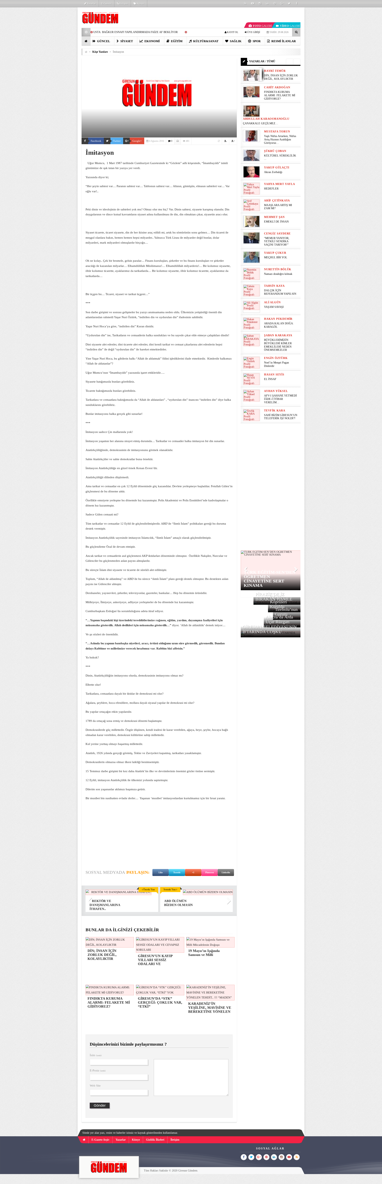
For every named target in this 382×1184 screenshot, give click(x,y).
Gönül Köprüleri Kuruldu (278, 602)
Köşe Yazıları (100, 51)
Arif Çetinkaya (277, 200)
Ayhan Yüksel (276, 391)
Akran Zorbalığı (273, 172)
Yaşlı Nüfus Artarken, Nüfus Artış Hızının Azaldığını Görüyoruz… (280, 139)
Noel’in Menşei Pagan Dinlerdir (276, 364)
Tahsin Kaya (274, 285)
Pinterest (209, 872)
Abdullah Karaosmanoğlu (266, 118)
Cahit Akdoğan (277, 87)
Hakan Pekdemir (278, 318)
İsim (96, 1055)
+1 (193, 872)
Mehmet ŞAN (274, 217)
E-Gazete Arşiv (100, 1139)
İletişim (123, 3)
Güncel (103, 41)
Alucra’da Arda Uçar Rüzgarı (279, 619)
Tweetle (176, 872)
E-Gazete (106, 3)
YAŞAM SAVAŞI (274, 306)
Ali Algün (272, 302)
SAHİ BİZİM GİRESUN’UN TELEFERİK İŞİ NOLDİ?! (280, 417)
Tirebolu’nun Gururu (286, 612)
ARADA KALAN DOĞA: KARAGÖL (279, 325)
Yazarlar (91, 3)
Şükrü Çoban (275, 151)
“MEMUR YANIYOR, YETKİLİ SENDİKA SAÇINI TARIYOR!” (276, 241)
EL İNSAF (270, 379)
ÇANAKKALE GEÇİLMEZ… (261, 123)
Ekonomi (152, 41)
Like (161, 872)
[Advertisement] (61, 66)
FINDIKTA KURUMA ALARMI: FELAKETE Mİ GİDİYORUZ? (279, 95)
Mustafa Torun (277, 131)
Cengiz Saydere (277, 233)
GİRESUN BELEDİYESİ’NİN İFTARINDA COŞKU (270, 629)
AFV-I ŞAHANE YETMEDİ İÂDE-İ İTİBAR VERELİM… (280, 399)
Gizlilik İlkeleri (155, 1139)
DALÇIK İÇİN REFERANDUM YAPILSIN (280, 292)
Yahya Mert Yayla (279, 184)
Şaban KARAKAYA (278, 335)
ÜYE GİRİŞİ (253, 32)
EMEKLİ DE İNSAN (276, 221)
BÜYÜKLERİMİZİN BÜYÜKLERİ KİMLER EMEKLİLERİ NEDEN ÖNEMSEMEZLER (278, 344)
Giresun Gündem (187, 1170)
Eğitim (176, 41)
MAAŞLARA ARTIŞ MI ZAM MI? (278, 207)
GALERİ (262, 25)
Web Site (95, 1085)
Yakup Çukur (275, 252)
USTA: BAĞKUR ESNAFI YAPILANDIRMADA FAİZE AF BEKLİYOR (135, 32)
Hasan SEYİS (274, 374)
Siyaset (126, 41)
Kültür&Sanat (205, 41)
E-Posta (98, 1070)
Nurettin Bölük (277, 269)
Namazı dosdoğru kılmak (278, 273)
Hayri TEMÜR (275, 70)
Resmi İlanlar (283, 41)
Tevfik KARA (274, 410)
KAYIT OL (232, 32)
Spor (256, 41)
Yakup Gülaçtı (276, 167)
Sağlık (235, 41)
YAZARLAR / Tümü (262, 61)
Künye (140, 3)
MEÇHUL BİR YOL (276, 257)
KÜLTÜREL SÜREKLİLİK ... (280, 157)
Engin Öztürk (276, 358)
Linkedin (226, 872)
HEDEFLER (271, 188)
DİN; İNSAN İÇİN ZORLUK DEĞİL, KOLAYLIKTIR (281, 77)
